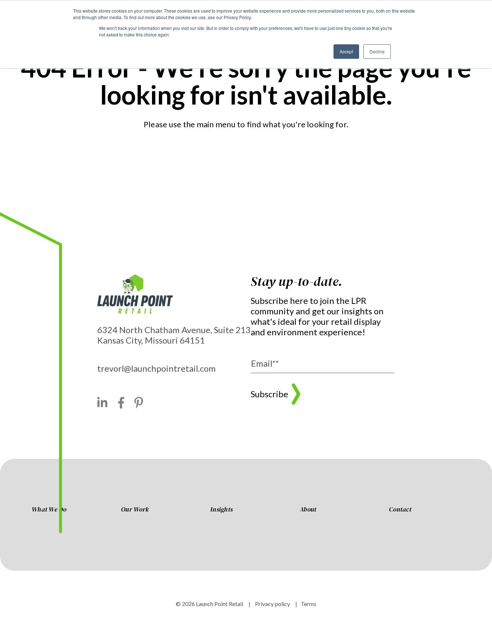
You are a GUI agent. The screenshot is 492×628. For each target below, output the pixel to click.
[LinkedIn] (102, 402)
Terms (308, 603)
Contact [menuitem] (400, 510)
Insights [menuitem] (221, 510)
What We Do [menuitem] (49, 510)
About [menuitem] (308, 510)
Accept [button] (346, 51)
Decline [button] (377, 51)
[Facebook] (121, 402)
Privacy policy (272, 603)
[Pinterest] (138, 402)
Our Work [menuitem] (135, 510)
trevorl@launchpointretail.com (156, 368)
